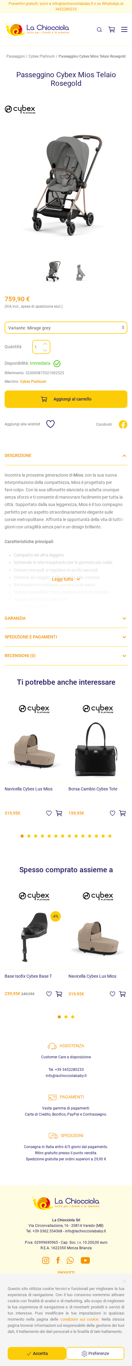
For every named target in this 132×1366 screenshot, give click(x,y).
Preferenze (98, 1353)
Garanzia (15, 618)
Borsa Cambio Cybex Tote (92, 788)
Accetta (40, 1353)
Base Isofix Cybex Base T (28, 976)
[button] (124, 29)
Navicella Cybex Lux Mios (28, 788)
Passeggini (15, 56)
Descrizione (18, 455)
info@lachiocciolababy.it (66, 1076)
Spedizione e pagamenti (31, 637)
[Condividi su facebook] (123, 424)
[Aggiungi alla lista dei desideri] (49, 812)
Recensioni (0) (20, 655)
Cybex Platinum (42, 56)
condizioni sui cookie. (80, 1319)
